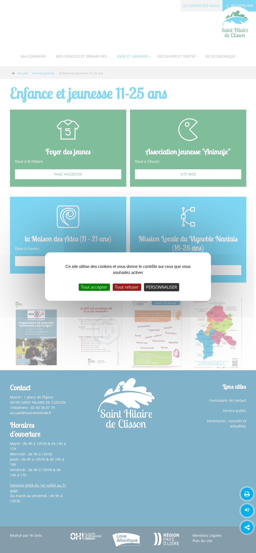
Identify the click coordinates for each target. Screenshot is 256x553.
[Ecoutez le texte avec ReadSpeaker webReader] (247, 510)
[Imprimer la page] (247, 494)
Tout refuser (126, 287)
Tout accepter (94, 287)
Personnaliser (161, 287)
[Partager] (247, 527)
